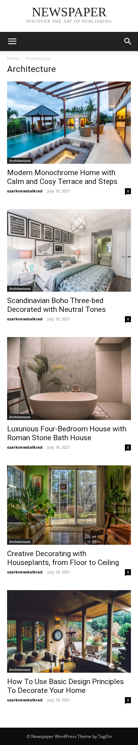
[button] (12, 41)
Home (13, 58)
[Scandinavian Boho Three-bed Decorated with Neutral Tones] (69, 250)
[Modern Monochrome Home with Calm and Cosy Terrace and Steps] (69, 123)
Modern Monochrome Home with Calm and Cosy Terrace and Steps (62, 177)
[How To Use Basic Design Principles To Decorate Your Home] (69, 631)
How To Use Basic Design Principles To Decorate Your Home (65, 686)
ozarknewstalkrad (24, 191)
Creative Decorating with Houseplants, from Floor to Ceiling (63, 558)
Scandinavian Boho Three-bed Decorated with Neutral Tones (56, 305)
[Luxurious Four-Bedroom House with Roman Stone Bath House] (69, 378)
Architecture (19, 160)
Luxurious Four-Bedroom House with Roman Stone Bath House (66, 433)
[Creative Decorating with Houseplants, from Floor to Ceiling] (69, 505)
